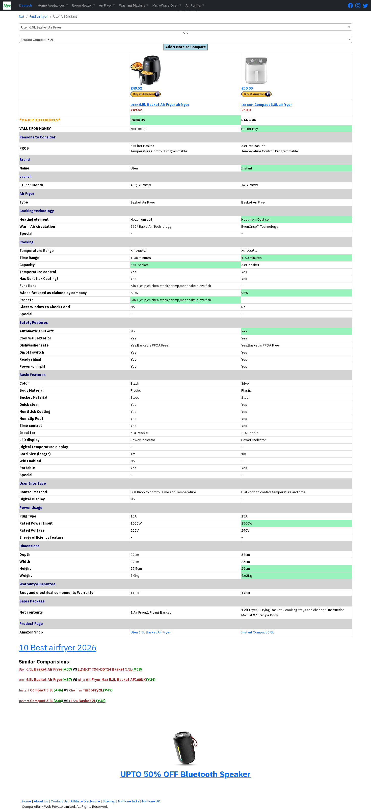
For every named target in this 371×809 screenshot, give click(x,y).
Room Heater (82, 5)
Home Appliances (51, 5)
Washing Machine (132, 5)
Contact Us (59, 801)
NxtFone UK (151, 801)
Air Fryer (105, 5)
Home (26, 801)
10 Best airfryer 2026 (57, 647)
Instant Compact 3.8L (257, 632)
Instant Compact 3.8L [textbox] (37, 39)
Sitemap (109, 801)
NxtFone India (128, 801)
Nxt (21, 16)
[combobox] (185, 27)
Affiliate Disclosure (85, 801)
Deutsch (25, 5)
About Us (41, 801)
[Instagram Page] (359, 5)
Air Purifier (194, 5)
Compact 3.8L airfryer (266, 104)
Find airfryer (39, 16)
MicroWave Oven (165, 5)
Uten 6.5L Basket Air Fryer (150, 632)
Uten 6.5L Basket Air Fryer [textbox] (41, 27)
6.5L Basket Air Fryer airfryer (159, 104)
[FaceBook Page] (351, 5)
